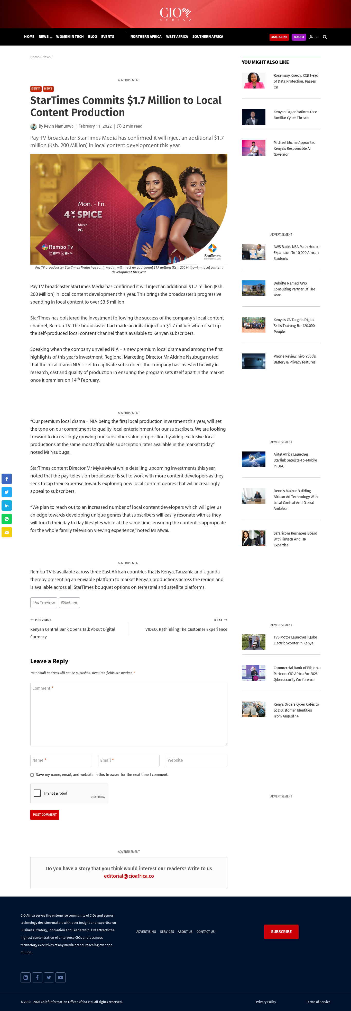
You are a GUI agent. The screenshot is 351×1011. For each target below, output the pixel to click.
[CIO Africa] (175, 14)
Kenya (36, 88)
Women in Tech (70, 36)
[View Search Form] (325, 37)
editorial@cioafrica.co (129, 876)
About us (185, 932)
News (48, 88)
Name (39, 760)
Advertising (146, 932)
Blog (92, 36)
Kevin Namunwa (58, 126)
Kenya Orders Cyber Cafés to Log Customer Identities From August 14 (296, 710)
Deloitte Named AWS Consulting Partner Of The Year (294, 289)
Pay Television (44, 602)
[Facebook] (37, 977)
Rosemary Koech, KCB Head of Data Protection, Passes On (296, 81)
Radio (299, 37)
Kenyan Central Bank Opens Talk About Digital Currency (72, 628)
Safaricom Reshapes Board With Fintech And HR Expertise (295, 539)
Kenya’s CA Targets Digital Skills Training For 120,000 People (294, 325)
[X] (49, 977)
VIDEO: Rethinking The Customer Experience (186, 625)
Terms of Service (318, 1002)
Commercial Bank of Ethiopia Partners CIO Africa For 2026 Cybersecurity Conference (297, 674)
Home (29, 36)
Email (107, 760)
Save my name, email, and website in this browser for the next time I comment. (102, 775)
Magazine (279, 37)
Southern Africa (207, 36)
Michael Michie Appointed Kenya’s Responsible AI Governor (295, 148)
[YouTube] (61, 977)
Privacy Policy (266, 1002)
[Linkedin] (26, 977)
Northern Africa (146, 36)
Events (107, 36)
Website (175, 760)
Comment (42, 688)
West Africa (177, 36)
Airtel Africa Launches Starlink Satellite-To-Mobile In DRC (295, 460)
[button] (316, 37)
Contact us (206, 932)
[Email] (7, 532)
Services (167, 932)
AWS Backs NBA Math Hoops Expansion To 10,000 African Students (296, 252)
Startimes (69, 602)
